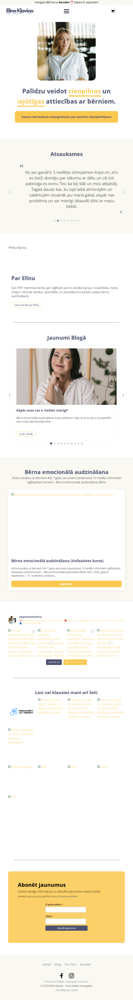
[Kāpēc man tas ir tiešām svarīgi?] (66, 376)
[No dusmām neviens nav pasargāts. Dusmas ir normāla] (81, 643)
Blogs (57, 964)
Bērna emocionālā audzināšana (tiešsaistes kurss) (57, 560)
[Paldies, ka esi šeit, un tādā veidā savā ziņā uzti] (111, 643)
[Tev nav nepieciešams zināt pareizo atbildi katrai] (22, 643)
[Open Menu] (66, 11)
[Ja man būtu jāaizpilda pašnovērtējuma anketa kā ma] (52, 643)
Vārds (49, 916)
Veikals (46, 964)
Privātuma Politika (54, 981)
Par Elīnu (71, 964)
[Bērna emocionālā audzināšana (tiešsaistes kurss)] (66, 524)
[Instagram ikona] (71, 975)
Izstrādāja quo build (66, 990)
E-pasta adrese (54, 904)
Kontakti (85, 964)
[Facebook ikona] (61, 975)
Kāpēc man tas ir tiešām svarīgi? (42, 410)
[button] (9, 192)
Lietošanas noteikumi (76, 981)
